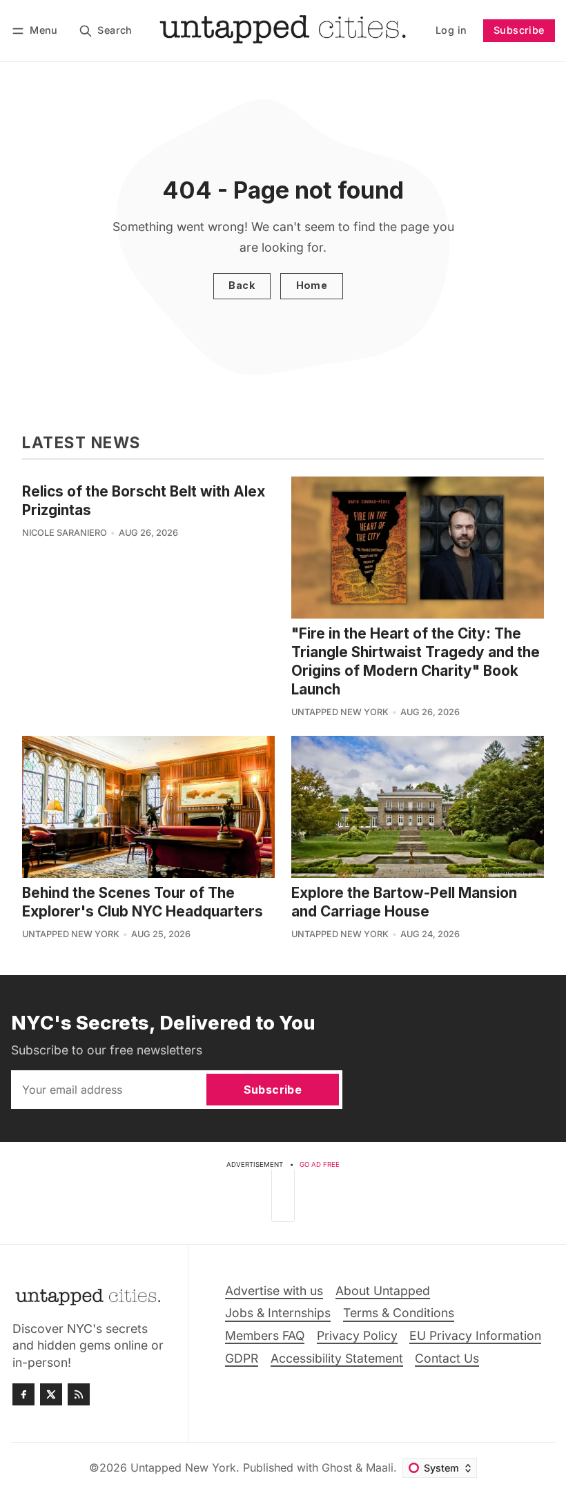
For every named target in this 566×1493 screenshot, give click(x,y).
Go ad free (320, 1164)
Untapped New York (340, 712)
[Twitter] (51, 1394)
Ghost (337, 1467)
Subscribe (519, 30)
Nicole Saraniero (64, 533)
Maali (379, 1467)
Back (241, 285)
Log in (451, 30)
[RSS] (79, 1394)
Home (312, 285)
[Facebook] (23, 1394)
